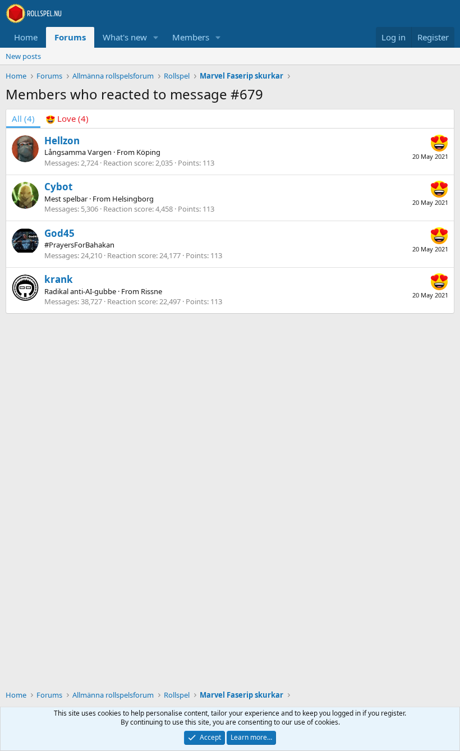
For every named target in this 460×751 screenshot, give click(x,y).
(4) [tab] (23, 118)
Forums (70, 37)
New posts (23, 56)
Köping (148, 152)
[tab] (67, 118)
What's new (125, 37)
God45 (59, 233)
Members (190, 37)
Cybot (58, 186)
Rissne (151, 291)
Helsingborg (133, 199)
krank (58, 279)
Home (26, 37)
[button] (156, 37)
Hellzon (62, 140)
